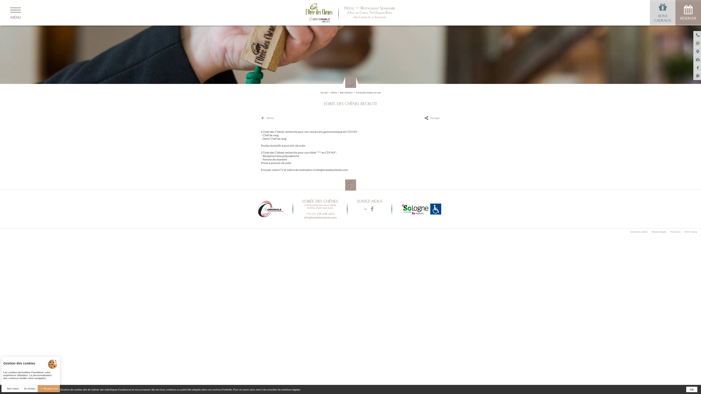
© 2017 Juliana (690, 232)
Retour (270, 117)
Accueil (324, 92)
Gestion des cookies (639, 232)
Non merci (12, 388)
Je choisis (29, 388)
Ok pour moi (50, 388)
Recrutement (346, 92)
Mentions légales (659, 232)
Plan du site (675, 232)
